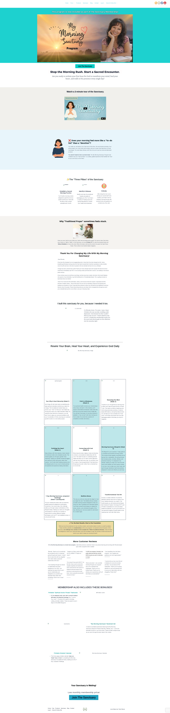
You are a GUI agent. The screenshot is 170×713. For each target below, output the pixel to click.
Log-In (102, 3)
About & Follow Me (111, 3)
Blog (91, 3)
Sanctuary (85, 3)
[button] (73, 3)
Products (78, 3)
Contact (97, 3)
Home (66, 3)
